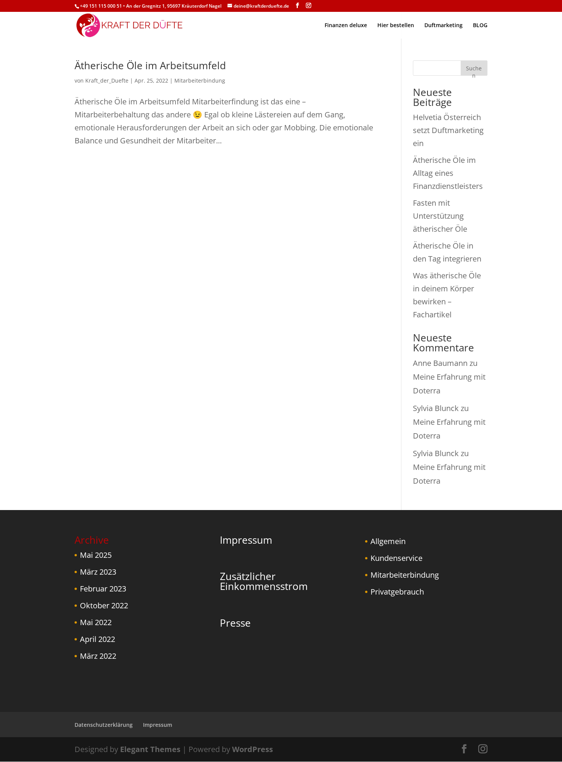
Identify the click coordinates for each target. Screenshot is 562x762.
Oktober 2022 (104, 605)
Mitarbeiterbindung (199, 80)
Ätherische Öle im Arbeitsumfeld (150, 65)
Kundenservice (396, 558)
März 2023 (98, 572)
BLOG (480, 26)
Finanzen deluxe (346, 26)
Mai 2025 (96, 555)
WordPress (252, 749)
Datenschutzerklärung (104, 724)
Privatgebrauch (397, 592)
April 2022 (97, 639)
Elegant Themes (150, 749)
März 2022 (98, 656)
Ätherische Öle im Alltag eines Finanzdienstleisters (448, 173)
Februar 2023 (103, 588)
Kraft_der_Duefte (106, 80)
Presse (235, 623)
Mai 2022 (96, 622)
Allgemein (388, 541)
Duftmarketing (443, 26)
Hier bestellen (395, 26)
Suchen (474, 70)
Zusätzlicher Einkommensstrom (264, 581)
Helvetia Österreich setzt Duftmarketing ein (448, 130)
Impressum (246, 540)
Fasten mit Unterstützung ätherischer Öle (440, 216)
